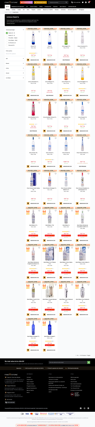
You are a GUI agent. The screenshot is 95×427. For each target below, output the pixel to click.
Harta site (73, 379)
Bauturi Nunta (30, 390)
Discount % (11, 45)
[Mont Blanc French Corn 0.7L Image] (33, 290)
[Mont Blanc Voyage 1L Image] (50, 327)
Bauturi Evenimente (32, 388)
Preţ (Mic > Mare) (13, 38)
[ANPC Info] (60, 414)
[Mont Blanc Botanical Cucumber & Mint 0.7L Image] (82, 216)
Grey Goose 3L (66, 152)
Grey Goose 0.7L (82, 117)
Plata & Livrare (30, 384)
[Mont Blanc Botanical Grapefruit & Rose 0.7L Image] (33, 253)
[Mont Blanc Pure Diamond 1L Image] (82, 290)
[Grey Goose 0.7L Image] (82, 108)
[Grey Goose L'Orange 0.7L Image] (50, 179)
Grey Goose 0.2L (66, 117)
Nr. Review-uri (12, 42)
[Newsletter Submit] (88, 362)
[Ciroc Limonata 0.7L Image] (33, 73)
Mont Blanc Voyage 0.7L (33, 336)
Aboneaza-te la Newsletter (56, 377)
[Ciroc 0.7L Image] (33, 37)
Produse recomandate (76, 390)
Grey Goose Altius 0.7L (82, 152)
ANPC (50, 392)
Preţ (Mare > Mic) (13, 40)
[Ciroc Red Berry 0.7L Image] (33, 108)
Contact (29, 377)
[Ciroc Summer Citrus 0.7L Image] (50, 108)
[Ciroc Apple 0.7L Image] (66, 37)
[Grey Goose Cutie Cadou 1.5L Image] (33, 179)
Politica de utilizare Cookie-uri (56, 385)
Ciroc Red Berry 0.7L (33, 117)
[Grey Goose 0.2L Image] (66, 108)
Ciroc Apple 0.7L (66, 46)
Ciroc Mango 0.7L (49, 81)
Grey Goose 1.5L (33, 152)
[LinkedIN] (88, 408)
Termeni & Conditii (53, 379)
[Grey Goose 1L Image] (50, 144)
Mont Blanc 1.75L (50, 225)
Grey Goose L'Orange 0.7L (49, 188)
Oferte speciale (75, 377)
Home (6, 12)
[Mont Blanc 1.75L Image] (50, 216)
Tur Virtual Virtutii (75, 388)
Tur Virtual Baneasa (75, 386)
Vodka (10, 12)
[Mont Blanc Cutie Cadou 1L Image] (82, 253)
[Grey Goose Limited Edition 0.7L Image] (66, 179)
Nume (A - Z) (12, 33)
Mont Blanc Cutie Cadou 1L (82, 262)
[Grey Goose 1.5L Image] (33, 144)
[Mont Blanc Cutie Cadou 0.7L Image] (66, 253)
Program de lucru (31, 386)
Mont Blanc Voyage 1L (49, 336)
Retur (28, 392)
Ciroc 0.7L (33, 46)
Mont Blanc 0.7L (33, 225)
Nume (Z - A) (12, 35)
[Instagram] (84, 408)
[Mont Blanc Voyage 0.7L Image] (33, 327)
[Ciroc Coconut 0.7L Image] (82, 37)
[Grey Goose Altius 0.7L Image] (82, 144)
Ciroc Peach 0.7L (66, 81)
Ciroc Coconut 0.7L (82, 46)
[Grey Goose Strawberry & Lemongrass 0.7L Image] (82, 179)
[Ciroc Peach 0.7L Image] (66, 73)
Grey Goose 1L (49, 152)
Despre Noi (30, 379)
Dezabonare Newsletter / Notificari (58, 387)
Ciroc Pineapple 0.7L (82, 81)
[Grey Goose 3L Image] (66, 144)
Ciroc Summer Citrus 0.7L (49, 117)
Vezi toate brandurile (76, 384)
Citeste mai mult (11, 23)
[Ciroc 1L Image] (50, 37)
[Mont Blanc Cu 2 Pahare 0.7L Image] (50, 253)
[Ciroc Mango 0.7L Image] (50, 73)
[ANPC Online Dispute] (70, 414)
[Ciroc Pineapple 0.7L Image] (82, 73)
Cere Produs (74, 381)
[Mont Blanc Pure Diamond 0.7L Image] (66, 290)
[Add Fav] (39, 32)
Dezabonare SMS (53, 389)
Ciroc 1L (50, 46)
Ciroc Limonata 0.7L (33, 81)
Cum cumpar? (30, 381)
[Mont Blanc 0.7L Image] (33, 216)
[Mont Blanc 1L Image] (66, 216)
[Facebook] (80, 408)
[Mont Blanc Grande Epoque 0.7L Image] (50, 290)
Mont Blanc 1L (66, 225)
